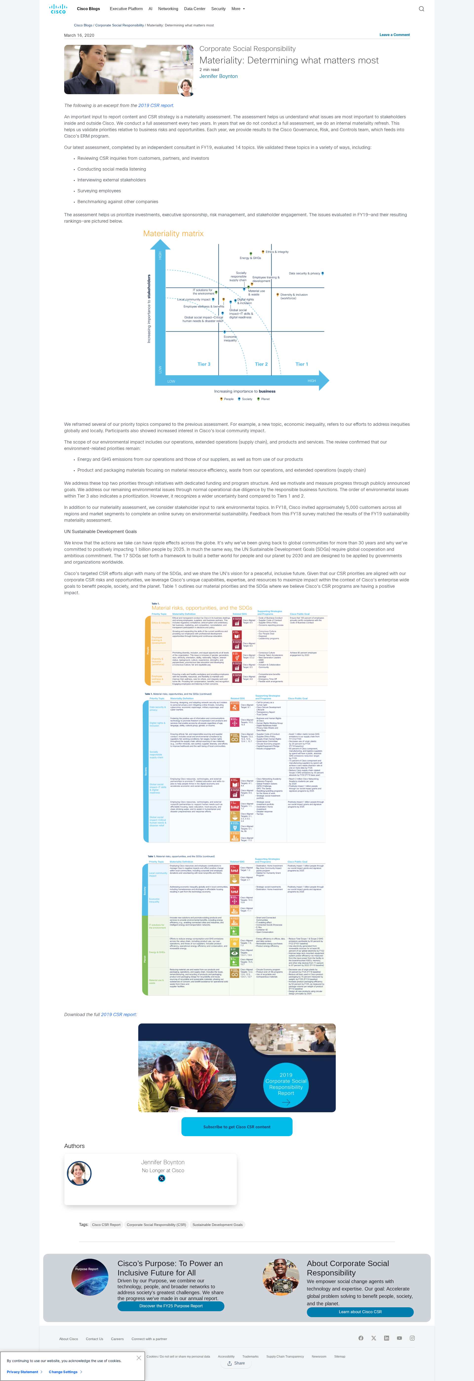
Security (218, 9)
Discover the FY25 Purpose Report (171, 1306)
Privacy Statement (22, 1372)
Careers (117, 1339)
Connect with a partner (149, 1339)
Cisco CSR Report (106, 1225)
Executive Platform (126, 9)
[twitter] (373, 1338)
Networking (168, 9)
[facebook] (360, 1338)
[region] (72, 1366)
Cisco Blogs (88, 9)
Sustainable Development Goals (218, 1225)
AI (150, 9)
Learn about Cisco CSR (360, 1312)
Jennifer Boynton (218, 76)
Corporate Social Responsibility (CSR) (156, 1225)
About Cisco (68, 1339)
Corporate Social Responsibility (119, 25)
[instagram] (412, 1338)
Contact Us (94, 1339)
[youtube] (399, 1338)
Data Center (194, 9)
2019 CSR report (155, 106)
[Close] (138, 1357)
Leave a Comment (395, 35)
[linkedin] (386, 1338)
